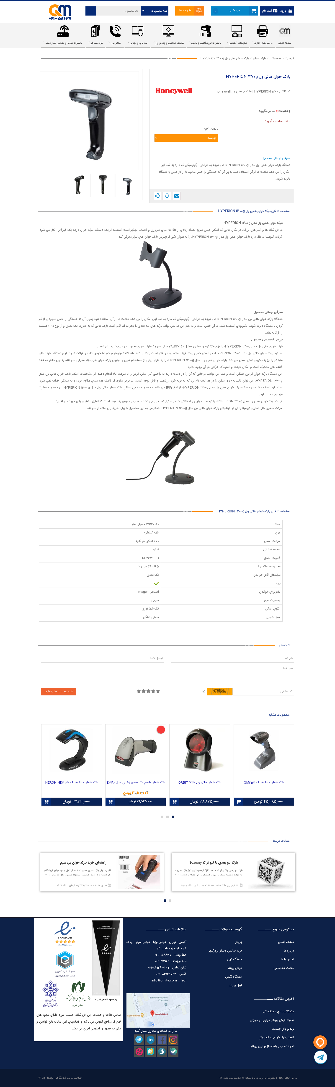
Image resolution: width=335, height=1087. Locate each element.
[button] (173, 816)
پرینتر (238, 942)
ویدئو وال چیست (283, 1029)
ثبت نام (267, 11)
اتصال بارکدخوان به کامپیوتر (276, 1037)
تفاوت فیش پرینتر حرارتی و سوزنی (272, 1020)
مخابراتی (116, 43)
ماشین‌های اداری (263, 43)
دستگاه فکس (233, 977)
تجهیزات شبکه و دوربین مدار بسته (63, 43)
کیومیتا (237, 1078)
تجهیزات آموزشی (238, 43)
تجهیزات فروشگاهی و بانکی (206, 43)
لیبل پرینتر (235, 985)
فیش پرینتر (235, 968)
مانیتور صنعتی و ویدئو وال (169, 43)
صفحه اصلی (285, 43)
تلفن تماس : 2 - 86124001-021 (167, 967)
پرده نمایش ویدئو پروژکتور (225, 951)
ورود (282, 11)
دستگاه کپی (234, 959)
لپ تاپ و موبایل (138, 43)
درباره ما (289, 951)
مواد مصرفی (96, 43)
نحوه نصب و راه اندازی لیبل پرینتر (272, 1046)
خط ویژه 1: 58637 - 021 (170, 955)
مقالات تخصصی (283, 968)
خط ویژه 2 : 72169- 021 (170, 961)
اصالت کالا (211, 129)
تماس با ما (287, 959)
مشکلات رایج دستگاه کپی (278, 1011)
